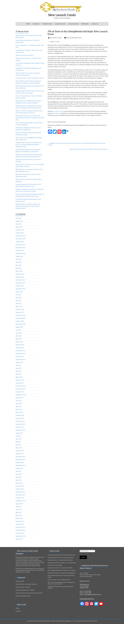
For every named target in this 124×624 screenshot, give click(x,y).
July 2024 (18, 224)
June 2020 (19, 333)
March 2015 (19, 518)
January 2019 (20, 383)
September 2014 (21, 536)
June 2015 (19, 509)
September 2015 (21, 501)
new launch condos (58, 111)
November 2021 (20, 283)
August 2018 (19, 398)
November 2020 (20, 318)
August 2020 (19, 327)
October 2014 (20, 533)
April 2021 (19, 303)
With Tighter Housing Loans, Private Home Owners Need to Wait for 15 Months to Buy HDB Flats (30, 118)
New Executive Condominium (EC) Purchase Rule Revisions (61, 555)
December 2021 (20, 280)
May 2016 (19, 477)
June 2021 (19, 297)
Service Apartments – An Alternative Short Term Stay (60, 560)
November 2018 (20, 389)
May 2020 (19, 336)
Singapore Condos (39, 557)
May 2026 (19, 218)
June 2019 (19, 368)
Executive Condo (73, 24)
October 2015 (20, 498)
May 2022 (19, 265)
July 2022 (18, 259)
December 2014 (20, 527)
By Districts (36, 24)
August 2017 (19, 433)
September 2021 (21, 289)
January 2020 (20, 348)
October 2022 (20, 250)
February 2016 (20, 486)
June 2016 (19, 474)
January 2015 (20, 524)
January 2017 (20, 453)
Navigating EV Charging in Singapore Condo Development (61, 573)
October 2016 (20, 462)
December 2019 (20, 350)
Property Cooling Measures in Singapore (25, 590)
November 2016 (20, 459)
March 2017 (19, 448)
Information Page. (35, 565)
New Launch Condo (62, 15)
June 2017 (19, 439)
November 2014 (20, 530)
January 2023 (20, 242)
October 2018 (20, 392)
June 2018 (19, 403)
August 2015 (19, 504)
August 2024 (19, 221)
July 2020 (18, 330)
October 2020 (20, 321)
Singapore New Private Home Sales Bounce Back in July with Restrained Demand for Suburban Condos (76, 144)
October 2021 (20, 286)
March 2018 (19, 412)
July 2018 (18, 401)
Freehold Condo (47, 24)
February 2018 (20, 415)
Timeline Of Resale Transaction (23, 587)
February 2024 (20, 230)
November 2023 (20, 239)
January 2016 (20, 489)
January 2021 (20, 312)
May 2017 (19, 442)
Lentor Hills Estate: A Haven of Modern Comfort (29, 78)
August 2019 (19, 362)
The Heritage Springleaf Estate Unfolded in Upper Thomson (62, 570)
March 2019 (19, 377)
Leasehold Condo (60, 24)
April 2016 (19, 480)
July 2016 (18, 471)
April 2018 (19, 409)
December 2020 (20, 315)
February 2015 (20, 521)
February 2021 (20, 309)
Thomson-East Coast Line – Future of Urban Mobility (60, 567)
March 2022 (19, 271)
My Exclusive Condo (56, 38)
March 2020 (19, 342)
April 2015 (19, 515)
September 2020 (21, 324)
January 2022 (20, 277)
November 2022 (20, 247)
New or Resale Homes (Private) (23, 596)
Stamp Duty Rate (20, 581)
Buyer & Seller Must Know (73, 38)
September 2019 (21, 359)
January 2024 (20, 233)
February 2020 (20, 345)
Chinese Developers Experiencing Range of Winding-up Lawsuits (88, 149)
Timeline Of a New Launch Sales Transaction (26, 584)
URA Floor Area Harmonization (25, 55)
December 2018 (20, 386)
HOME (28, 24)
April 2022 (19, 268)
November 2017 (20, 424)
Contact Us (94, 24)
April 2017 (19, 445)
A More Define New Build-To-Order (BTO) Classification (60, 557)
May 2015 (19, 512)
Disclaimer (18, 611)
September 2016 (21, 465)
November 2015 (20, 495)
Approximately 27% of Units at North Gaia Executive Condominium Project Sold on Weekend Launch (28, 206)
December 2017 (20, 421)
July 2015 (18, 506)
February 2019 (20, 380)
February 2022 (20, 274)
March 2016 (19, 483)
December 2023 (20, 236)
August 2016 (19, 468)
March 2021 (19, 306)
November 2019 (20, 353)
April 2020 (19, 339)
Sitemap (18, 608)
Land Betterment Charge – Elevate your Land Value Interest (62, 562)
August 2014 (19, 539)
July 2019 (18, 365)
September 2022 (21, 253)
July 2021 (18, 295)
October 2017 (20, 427)
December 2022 (20, 244)
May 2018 (19, 406)
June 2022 (19, 262)
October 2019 (20, 356)
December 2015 (20, 492)
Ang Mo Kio (56, 113)
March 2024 (19, 227)
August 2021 (19, 292)
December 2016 (20, 456)
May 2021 (19, 300)
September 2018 (21, 395)
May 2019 (19, 371)
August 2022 (19, 256)
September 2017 (21, 430)
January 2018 (20, 418)
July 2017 (18, 436)
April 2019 (19, 374)
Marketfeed (84, 24)
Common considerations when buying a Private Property (29, 593)
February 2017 (20, 451)
